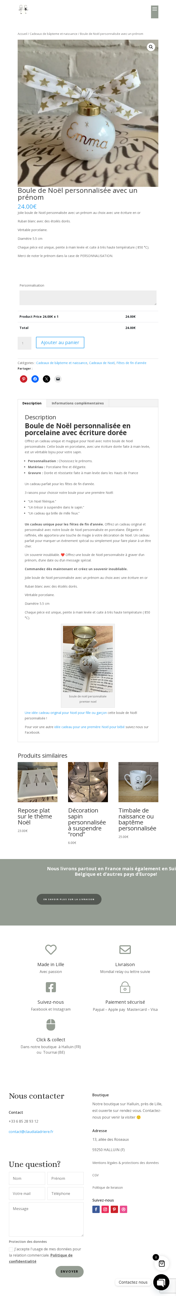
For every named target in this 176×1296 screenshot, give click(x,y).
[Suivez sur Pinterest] (114, 1209)
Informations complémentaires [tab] (78, 403)
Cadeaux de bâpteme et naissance (53, 34)
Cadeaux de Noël (102, 363)
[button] (151, 47)
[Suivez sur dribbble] (123, 1209)
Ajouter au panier (60, 342)
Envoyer (69, 1271)
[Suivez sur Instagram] (105, 1209)
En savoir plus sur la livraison (69, 899)
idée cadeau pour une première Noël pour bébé (89, 727)
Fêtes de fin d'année (131, 363)
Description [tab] (31, 403)
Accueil (22, 34)
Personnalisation (31, 285)
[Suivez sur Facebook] (96, 1209)
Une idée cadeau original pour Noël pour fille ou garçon (66, 712)
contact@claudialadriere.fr (31, 1131)
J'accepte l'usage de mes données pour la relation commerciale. (45, 1255)
